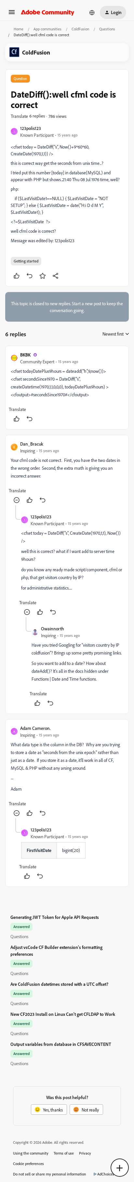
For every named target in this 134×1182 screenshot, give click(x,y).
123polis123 (30, 128)
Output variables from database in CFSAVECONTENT (60, 1044)
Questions (107, 28)
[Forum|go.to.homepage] (47, 12)
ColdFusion (80, 28)
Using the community (30, 1153)
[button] (12, 14)
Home (18, 28)
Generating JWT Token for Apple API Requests (54, 917)
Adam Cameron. (35, 728)
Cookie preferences (28, 1163)
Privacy (85, 1153)
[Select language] (92, 12)
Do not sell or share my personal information (49, 1174)
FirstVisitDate (39, 850)
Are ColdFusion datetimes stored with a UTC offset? (59, 984)
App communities (47, 28)
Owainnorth (52, 628)
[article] (67, 387)
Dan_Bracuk (31, 444)
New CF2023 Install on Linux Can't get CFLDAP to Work (62, 1014)
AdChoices (105, 1174)
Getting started (26, 261)
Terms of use (64, 1153)
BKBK (25, 354)
